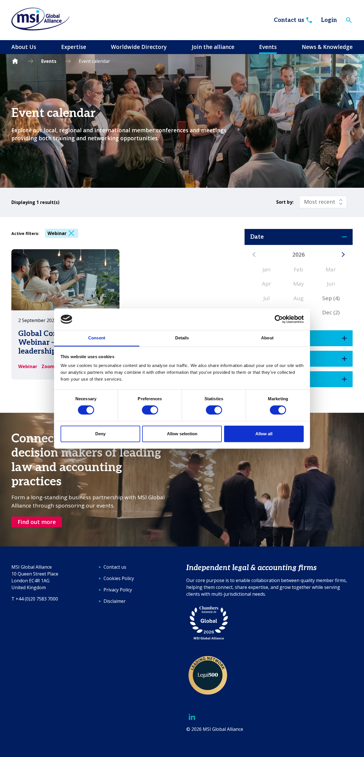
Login (329, 20)
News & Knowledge (327, 47)
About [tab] (267, 338)
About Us (23, 47)
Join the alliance (213, 47)
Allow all (263, 433)
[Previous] (254, 254)
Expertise (73, 47)
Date (257, 237)
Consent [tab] (96, 338)
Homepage (15, 61)
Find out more (37, 522)
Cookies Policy (119, 578)
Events (268, 47)
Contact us (289, 20)
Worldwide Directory (139, 47)
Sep (331, 298)
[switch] (150, 409)
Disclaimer (115, 601)
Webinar (57, 233)
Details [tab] (182, 338)
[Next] (343, 254)
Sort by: (284, 202)
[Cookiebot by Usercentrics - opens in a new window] (279, 319)
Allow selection (182, 433)
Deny (100, 433)
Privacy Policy (118, 590)
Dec (331, 312)
